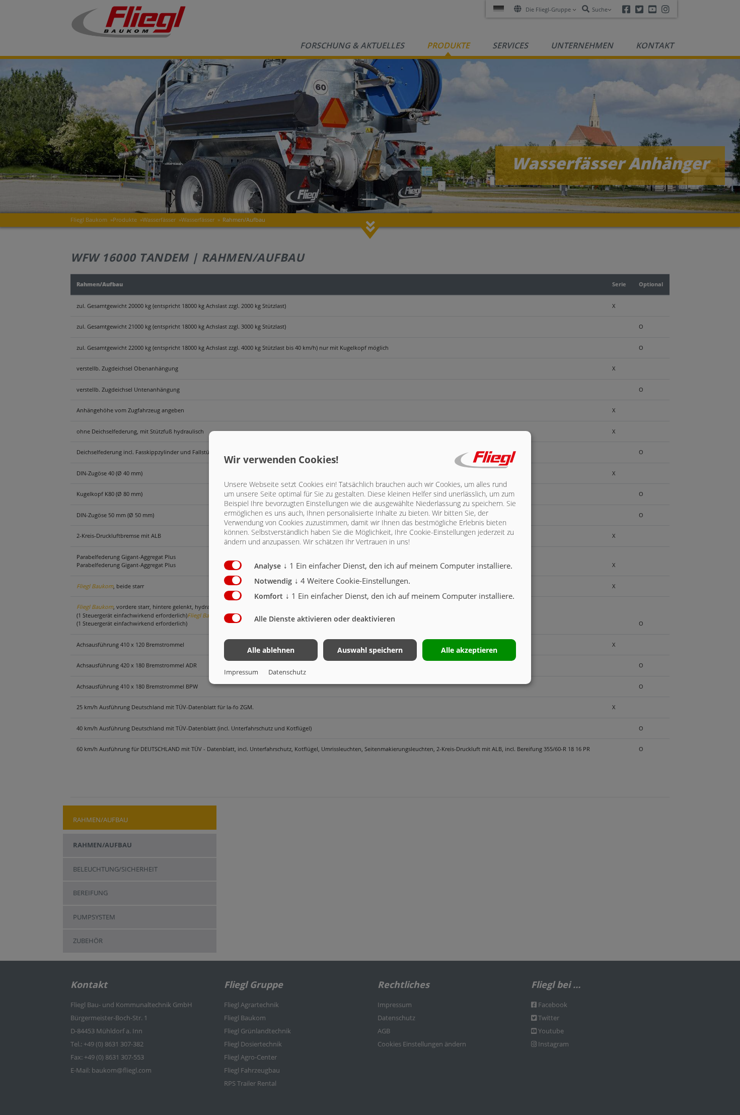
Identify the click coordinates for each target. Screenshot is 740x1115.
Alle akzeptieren (469, 650)
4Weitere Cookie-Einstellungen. (352, 581)
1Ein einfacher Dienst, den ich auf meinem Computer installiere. (397, 566)
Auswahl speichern (370, 650)
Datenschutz (287, 671)
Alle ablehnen (270, 650)
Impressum (241, 671)
